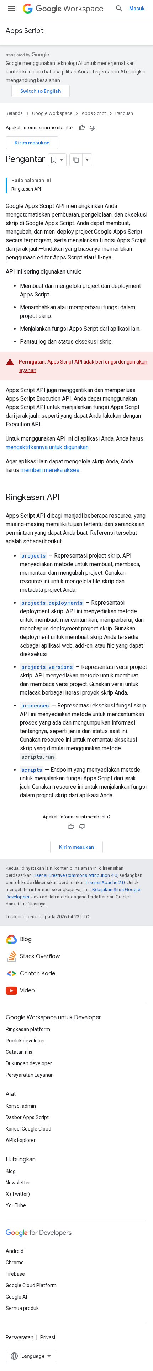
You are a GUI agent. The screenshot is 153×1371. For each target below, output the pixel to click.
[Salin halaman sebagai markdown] (76, 160)
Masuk (136, 8)
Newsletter (18, 1182)
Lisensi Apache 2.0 (105, 882)
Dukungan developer (29, 1063)
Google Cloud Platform (31, 1285)
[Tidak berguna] (92, 127)
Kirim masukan (32, 142)
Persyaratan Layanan (30, 1075)
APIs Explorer (21, 1140)
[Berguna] (81, 127)
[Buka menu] (11, 8)
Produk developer (25, 1041)
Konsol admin (21, 1106)
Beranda (14, 113)
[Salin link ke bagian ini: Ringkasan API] (66, 498)
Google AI (16, 1297)
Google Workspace (52, 113)
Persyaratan (19, 1337)
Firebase (15, 1274)
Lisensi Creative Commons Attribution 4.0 (75, 875)
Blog (11, 1171)
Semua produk (22, 1308)
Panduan (124, 113)
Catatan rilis (19, 1052)
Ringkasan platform (28, 1029)
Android (14, 1251)
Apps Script (24, 30)
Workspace (83, 9)
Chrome (15, 1262)
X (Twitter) (18, 1194)
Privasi (47, 1337)
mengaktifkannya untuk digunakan (47, 447)
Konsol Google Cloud (28, 1129)
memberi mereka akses (50, 470)
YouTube (16, 1205)
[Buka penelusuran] (119, 8)
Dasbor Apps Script (27, 1117)
